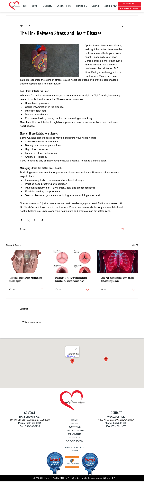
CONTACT (74, 437)
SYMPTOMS (75, 427)
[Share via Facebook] (21, 220)
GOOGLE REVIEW (74, 441)
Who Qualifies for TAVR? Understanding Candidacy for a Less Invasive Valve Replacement (71, 279)
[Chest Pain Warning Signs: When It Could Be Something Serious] (117, 261)
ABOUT (74, 423)
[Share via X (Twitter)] (28, 220)
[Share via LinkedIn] (35, 220)
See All (135, 245)
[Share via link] (42, 220)
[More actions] (122, 25)
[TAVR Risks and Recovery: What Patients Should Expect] (26, 261)
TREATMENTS (74, 434)
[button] (47, 5)
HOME (74, 420)
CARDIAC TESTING (74, 430)
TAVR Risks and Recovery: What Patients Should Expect (25, 279)
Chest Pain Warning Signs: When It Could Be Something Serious (117, 279)
